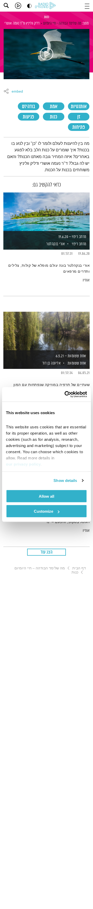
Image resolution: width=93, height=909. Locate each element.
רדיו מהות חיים (46, 6)
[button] (87, 6)
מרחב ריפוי (79, 244)
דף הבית (79, 568)
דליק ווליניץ (33, 23)
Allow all (46, 496)
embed (17, 92)
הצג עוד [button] (47, 552)
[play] (18, 6)
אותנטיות (79, 107)
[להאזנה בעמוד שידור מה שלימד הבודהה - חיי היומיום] (46, 54)
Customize (43, 511)
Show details (65, 480)
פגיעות (28, 117)
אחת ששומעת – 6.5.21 (71, 356)
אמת (53, 107)
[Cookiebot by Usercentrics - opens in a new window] (65, 394)
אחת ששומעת (77, 363)
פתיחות (78, 127)
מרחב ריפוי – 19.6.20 (72, 237)
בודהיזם (28, 107)
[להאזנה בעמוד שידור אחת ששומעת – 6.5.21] (46, 331)
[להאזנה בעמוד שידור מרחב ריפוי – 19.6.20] (46, 212)
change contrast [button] (29, 6)
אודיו (86, 280)
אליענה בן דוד (51, 363)
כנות (46, 17)
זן (78, 117)
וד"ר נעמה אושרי (14, 23)
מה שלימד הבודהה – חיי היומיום (39, 568)
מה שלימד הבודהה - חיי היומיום (62, 23)
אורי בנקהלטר (55, 244)
